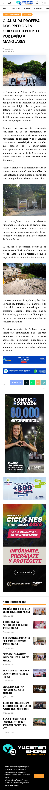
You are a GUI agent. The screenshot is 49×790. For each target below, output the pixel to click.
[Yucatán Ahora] (24, 3)
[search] (37, 3)
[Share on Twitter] (26, 382)
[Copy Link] (43, 382)
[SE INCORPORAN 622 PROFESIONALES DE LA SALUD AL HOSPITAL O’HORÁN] (39, 625)
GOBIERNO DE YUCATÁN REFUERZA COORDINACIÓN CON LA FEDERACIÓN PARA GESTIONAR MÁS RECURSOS (17, 706)
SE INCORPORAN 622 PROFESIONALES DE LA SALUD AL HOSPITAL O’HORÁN (15, 625)
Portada (27, 14)
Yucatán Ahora (8, 49)
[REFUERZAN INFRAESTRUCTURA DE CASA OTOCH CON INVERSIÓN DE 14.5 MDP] (39, 673)
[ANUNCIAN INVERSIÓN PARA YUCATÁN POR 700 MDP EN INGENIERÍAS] (39, 689)
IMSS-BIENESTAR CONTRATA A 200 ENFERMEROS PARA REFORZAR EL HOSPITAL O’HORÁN (16, 641)
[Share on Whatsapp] (32, 382)
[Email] (38, 382)
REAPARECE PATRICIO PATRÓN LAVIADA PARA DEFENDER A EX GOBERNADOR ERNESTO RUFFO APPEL (15, 724)
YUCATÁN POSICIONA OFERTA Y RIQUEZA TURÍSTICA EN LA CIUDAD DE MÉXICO (16, 657)
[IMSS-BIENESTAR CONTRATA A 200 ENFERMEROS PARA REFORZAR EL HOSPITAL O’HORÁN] (39, 641)
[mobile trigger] (5, 2)
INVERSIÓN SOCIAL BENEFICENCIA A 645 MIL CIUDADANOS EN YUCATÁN (16, 610)
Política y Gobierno (12, 14)
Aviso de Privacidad (13, 785)
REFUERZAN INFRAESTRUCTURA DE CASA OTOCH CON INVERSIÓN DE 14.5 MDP (16, 673)
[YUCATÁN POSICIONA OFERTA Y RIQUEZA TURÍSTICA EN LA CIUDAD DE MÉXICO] (39, 657)
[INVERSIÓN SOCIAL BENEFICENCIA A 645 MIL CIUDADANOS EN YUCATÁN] (39, 611)
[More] (43, 388)
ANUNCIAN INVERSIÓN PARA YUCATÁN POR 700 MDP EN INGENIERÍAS (13, 689)
